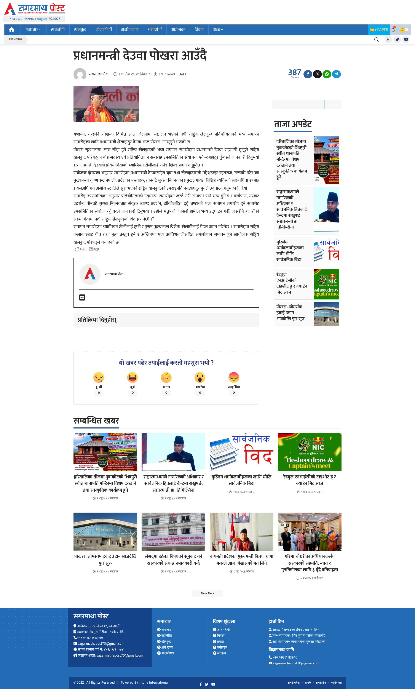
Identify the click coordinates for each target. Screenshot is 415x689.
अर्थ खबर (167, 648)
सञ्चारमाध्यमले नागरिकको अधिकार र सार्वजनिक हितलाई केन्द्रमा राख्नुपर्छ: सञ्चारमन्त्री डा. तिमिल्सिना (291, 209)
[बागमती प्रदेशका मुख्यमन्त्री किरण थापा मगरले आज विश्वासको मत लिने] (241, 532)
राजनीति (166, 636)
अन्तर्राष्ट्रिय (167, 653)
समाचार (166, 630)
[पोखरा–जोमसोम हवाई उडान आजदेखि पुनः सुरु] (326, 314)
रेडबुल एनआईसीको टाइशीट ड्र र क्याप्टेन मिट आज (291, 283)
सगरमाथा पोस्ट (99, 74)
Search (333, 104)
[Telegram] (336, 74)
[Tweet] (317, 74)
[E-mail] (82, 299)
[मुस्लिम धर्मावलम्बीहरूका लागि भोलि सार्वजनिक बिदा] (326, 252)
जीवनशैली (223, 630)
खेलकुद (166, 642)
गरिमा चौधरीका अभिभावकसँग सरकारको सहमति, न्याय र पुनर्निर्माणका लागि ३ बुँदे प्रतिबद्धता (309, 563)
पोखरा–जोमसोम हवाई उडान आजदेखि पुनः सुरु (290, 313)
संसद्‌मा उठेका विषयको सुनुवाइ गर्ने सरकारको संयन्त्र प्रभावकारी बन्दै (173, 560)
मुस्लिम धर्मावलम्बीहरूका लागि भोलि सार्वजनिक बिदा (290, 251)
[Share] (307, 74)
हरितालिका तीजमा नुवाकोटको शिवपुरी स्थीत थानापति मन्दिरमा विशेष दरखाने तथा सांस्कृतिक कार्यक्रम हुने (291, 159)
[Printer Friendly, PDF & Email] (86, 249)
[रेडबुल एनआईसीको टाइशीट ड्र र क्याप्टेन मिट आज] (326, 284)
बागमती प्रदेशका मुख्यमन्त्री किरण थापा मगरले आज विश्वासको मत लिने (241, 560)
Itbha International (154, 683)
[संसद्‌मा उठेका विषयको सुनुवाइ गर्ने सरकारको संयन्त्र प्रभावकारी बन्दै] (173, 532)
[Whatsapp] (326, 74)
